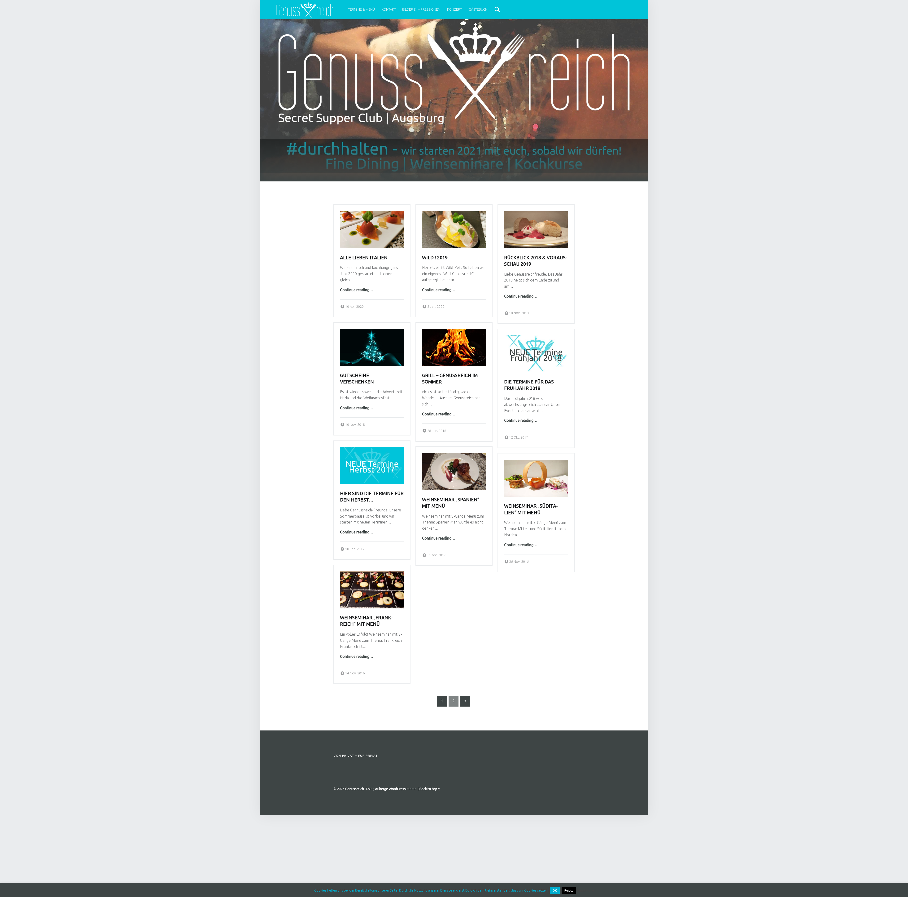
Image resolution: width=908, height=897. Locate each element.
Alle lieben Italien (364, 257)
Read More (585, 890)
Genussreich (354, 789)
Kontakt (389, 9)
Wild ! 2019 (435, 257)
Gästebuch (478, 9)
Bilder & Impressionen (421, 9)
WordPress (397, 789)
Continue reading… (356, 290)
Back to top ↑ (430, 789)
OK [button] (555, 890)
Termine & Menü (361, 9)
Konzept (454, 9)
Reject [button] (568, 890)
